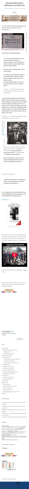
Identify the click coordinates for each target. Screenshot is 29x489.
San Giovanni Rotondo (8, 377)
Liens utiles (4, 375)
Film (9, 428)
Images (3, 429)
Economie (23, 426)
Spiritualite (6, 434)
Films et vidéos (6, 384)
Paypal (3, 393)
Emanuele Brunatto (6, 355)
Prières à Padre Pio (7, 389)
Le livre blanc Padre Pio (9, 361)
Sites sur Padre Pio (7, 379)
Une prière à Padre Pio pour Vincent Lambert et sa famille (14, 417)
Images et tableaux (7, 388)
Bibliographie (5, 357)
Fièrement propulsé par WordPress (9, 479)
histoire (22, 428)
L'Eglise (7, 429)
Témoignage (14, 434)
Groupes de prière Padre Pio (9, 386)
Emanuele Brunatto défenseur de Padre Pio (14, 4)
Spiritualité (6, 351)
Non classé (4, 380)
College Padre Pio (17, 426)
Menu (14, 12)
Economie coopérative (8, 368)
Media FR (19, 429)
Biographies (5, 364)
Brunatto (5, 426)
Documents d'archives (7, 366)
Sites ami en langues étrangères (10, 371)
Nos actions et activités (8, 353)
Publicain (20, 431)
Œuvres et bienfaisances (12, 439)
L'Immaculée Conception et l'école (11, 359)
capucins (12, 426)
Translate (13, 333)
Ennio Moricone (5, 427)
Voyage (4, 439)
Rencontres (24, 431)
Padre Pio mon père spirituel (10, 362)
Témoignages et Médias (8, 373)
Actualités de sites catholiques (9, 350)
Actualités (4, 348)
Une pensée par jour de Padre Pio (10, 391)
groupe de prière (15, 428)
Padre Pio (4, 382)
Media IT (4, 431)
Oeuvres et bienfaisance (8, 370)
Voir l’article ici (3, 132)
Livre (11, 429)
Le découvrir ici (5, 199)
